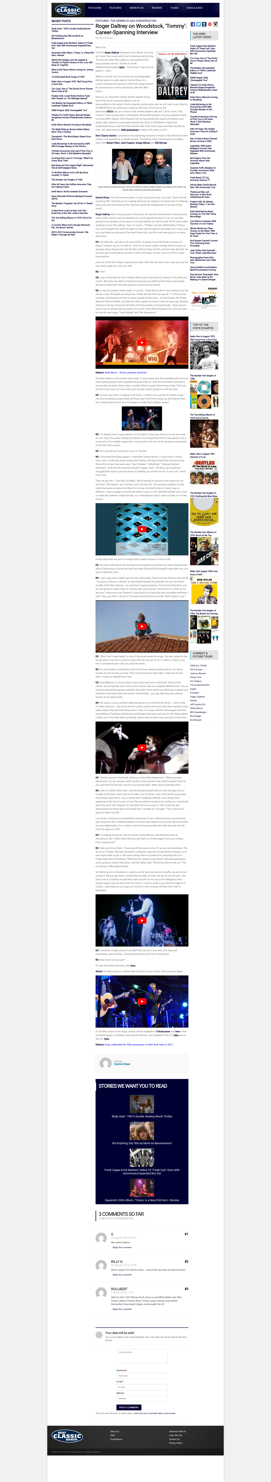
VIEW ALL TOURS (198, 665)
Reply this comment (122, 1247)
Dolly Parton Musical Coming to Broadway (71, 124)
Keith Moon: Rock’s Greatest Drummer (70, 191)
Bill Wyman (161, 142)
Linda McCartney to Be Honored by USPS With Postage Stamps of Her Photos (71, 145)
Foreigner (194, 692)
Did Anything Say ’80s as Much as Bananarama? (142, 1143)
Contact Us (174, 1439)
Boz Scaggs (195, 716)
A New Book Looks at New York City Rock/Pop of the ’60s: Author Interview (70, 211)
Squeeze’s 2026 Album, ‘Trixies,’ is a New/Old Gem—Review (142, 1200)
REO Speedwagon (198, 712)
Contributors (116, 1439)
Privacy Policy (175, 1443)
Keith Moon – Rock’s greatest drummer (126, 372)
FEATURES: (103, 20)
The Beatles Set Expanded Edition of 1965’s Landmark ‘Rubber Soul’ (72, 104)
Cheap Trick (195, 677)
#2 (186, 1261)
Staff (112, 1435)
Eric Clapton (196, 681)
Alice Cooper (196, 669)
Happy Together (197, 696)
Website (120, 1393)
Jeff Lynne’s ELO (197, 704)
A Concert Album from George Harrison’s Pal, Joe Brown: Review (71, 226)
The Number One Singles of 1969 (67, 179)
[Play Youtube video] (142, 343)
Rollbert (119, 1289)
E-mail (119, 1381)
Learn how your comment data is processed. (155, 1413)
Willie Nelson (196, 708)
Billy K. (117, 1262)
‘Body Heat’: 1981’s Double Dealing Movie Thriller (142, 1116)
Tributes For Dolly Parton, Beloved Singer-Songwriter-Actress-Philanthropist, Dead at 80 (71, 117)
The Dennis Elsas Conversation (133, 20)
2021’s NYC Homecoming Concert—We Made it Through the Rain (70, 233)
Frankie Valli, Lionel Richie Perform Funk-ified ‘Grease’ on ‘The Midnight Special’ (71, 97)
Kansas (193, 700)
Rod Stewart (196, 720)
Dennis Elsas (106, 37)
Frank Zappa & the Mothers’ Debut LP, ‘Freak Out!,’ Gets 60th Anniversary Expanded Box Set (72, 45)
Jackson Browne (198, 673)
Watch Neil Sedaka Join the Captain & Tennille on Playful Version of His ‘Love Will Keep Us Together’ (72, 62)
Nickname (121, 1370)
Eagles (193, 689)
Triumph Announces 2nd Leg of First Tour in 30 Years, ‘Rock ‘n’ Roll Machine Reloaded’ (72, 152)
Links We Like (175, 1435)
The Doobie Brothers (200, 685)
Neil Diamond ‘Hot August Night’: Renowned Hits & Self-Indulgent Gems (72, 166)
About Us (114, 1431)
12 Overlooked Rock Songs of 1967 (68, 77)
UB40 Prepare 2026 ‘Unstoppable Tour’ (69, 110)
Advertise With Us (177, 1431)
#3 (186, 1289)
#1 (186, 1234)
